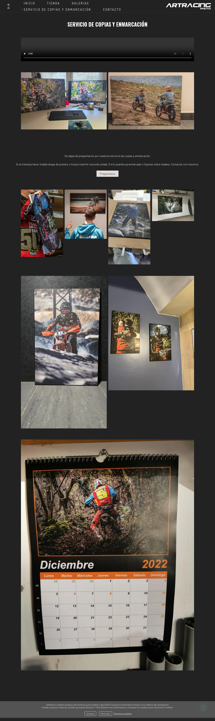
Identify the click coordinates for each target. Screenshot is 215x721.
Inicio (29, 3)
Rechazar (105, 713)
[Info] (8, 5)
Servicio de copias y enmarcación (57, 9)
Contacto (112, 9)
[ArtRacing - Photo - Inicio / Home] (188, 6)
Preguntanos (107, 173)
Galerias (80, 3)
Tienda (53, 3)
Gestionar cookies (123, 713)
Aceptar (90, 713)
